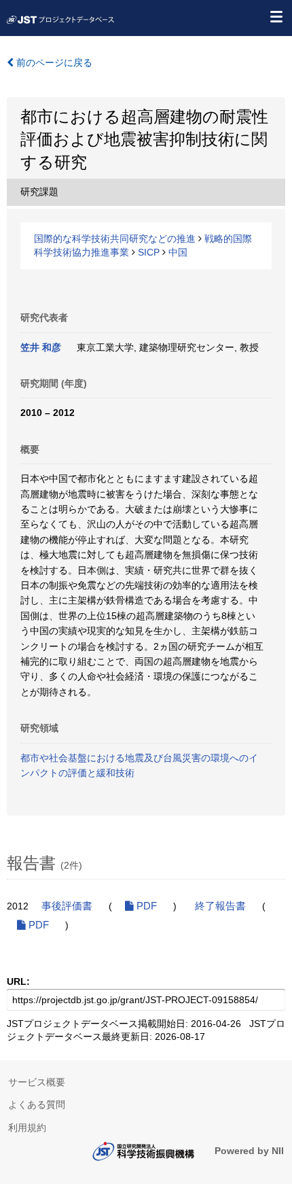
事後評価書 (66, 906)
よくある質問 (36, 1104)
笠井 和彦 (40, 347)
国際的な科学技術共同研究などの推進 (115, 238)
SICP (149, 252)
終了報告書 (220, 906)
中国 (177, 252)
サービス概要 (36, 1082)
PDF (145, 906)
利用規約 (27, 1127)
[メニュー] (275, 16)
